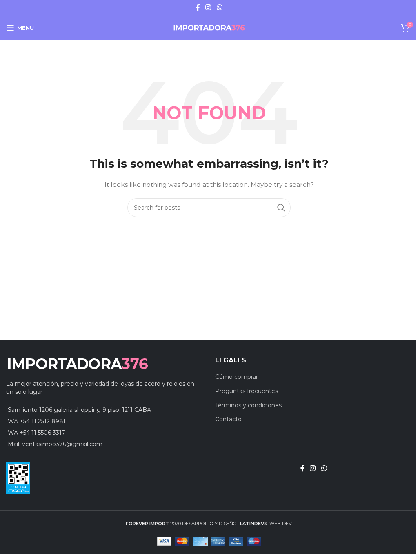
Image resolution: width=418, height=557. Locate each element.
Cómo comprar (236, 376)
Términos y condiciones (248, 405)
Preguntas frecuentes (246, 391)
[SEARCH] (281, 207)
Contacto (228, 419)
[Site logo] (209, 27)
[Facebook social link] (198, 7)
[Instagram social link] (208, 7)
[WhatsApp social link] (219, 7)
